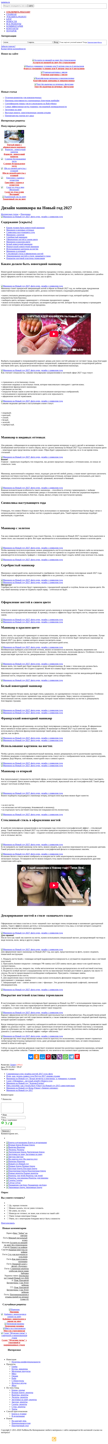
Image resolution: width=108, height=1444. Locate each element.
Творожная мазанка (14, 1326)
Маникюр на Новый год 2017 (19, 1090)
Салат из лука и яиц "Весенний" (14, 193)
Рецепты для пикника (38, 1178)
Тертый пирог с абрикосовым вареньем (14, 146)
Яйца (14, 1385)
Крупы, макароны (20, 1369)
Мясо (14, 1374)
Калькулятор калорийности (13, 49)
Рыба (14, 1378)
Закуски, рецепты (20, 1402)
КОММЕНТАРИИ (14, 26)
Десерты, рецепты (20, 1397)
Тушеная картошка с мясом (54, 74)
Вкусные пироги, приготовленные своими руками (28, 112)
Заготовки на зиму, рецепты (24, 1399)
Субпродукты (18, 1381)
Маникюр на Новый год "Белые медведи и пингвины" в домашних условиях (41, 1078)
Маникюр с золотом (15, 235)
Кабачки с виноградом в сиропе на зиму (14, 1320)
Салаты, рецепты (19, 1404)
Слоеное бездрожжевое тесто (14, 165)
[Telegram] (71, 1056)
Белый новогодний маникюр (19, 244)
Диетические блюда (35, 1152)
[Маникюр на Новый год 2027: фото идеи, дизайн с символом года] (32, 217)
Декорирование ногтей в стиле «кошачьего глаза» (28, 256)
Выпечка (20, 1147)
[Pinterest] (48, 1056)
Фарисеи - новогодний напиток (14, 155)
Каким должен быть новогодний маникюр (25, 228)
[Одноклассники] (36, 1056)
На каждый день (19, 1421)
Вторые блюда (28, 1145)
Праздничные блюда (36, 1171)
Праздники (26, 214)
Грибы (14, 1366)
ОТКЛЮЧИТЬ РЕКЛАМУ (18, 12)
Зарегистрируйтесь (94, 42)
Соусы (17, 1183)
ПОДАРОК (11, 31)
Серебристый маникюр (16, 237)
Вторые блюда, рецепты (22, 1392)
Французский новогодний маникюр (22, 246)
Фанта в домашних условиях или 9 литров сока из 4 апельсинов (54, 68)
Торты (14, 1409)
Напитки (20, 1161)
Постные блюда (30, 1168)
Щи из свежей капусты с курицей (14, 174)
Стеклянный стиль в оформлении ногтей (24, 253)
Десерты (20, 1149)
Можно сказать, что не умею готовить (26, 1208)
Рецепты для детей (34, 1175)
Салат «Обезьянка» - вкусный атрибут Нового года (29, 1081)
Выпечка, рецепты (20, 1395)
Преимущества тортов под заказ (19, 116)
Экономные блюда (33, 1187)
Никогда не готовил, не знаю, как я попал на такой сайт (34, 1213)
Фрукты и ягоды (19, 1383)
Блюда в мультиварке (37, 1142)
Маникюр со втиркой (16, 251)
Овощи (15, 1376)
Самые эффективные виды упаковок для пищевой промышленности (36, 106)
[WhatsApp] (65, 1056)
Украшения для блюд (37, 1185)
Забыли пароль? (8, 46)
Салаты (18, 1180)
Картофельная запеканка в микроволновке (54, 80)
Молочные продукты (21, 1371)
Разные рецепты (30, 1173)
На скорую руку (30, 1159)
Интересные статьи (9, 214)
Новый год (23, 1164)
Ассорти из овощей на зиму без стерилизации (54, 62)
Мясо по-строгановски (14, 1331)
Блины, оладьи (18, 1390)
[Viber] (59, 1056)
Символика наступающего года (20, 232)
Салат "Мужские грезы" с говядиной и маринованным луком (14, 1342)
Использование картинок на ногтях (22, 249)
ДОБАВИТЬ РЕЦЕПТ (16, 17)
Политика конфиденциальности (26, 1362)
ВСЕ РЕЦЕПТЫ (13, 24)
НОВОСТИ (11, 21)
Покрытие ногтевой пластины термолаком (25, 258)
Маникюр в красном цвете (18, 242)
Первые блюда (28, 1166)
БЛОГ (9, 19)
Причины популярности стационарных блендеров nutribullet (32, 100)
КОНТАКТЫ (12, 28)
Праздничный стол (20, 1425)
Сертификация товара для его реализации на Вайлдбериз (31, 103)
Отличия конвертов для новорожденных (23, 97)
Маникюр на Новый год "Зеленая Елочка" (25, 1083)
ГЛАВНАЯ (11, 14)
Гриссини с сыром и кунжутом (14, 183)
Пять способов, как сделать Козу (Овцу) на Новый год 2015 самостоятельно (40, 1085)
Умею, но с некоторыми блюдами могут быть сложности (34, 1218)
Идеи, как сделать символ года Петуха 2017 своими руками (33, 1076)
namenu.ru (5, 2)
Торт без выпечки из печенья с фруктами (54, 87)
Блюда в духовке (19, 1414)
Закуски (19, 1157)
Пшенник (14, 1312)
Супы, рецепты (18, 1407)
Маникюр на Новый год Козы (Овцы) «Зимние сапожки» (32, 1088)
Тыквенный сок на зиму (14, 199)
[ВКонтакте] (30, 1056)
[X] (54, 1056)
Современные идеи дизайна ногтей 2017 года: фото (29, 1074)
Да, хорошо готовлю (18, 1205)
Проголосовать (8, 1223)
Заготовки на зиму (13, 109)
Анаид (13, 1064)
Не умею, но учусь (17, 1211)
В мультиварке (18, 1416)
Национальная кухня (21, 1423)
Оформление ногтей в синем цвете (22, 239)
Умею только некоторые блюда (23, 1216)
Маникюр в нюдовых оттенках (20, 230)
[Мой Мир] (42, 1056)
